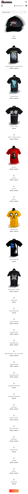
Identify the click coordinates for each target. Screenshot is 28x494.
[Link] (7, 1)
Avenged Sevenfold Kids (14, 385)
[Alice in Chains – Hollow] (14, 268)
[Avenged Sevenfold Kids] (14, 383)
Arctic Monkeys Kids (14, 311)
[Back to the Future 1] (14, 426)
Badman (14, 460)
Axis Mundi (14, 407)
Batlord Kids (14, 482)
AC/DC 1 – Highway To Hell (14, 137)
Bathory (14, 471)
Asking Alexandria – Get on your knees (14, 353)
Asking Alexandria (14, 343)
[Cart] (26, 6)
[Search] (26, 2)
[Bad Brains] (14, 437)
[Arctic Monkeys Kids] (14, 308)
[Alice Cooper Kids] (14, 237)
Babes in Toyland (14, 417)
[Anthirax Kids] (14, 298)
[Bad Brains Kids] (14, 447)
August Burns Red (14, 364)
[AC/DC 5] (14, 186)
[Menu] (2, 6)
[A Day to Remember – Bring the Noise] (14, 44)
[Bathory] (14, 469)
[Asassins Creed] (14, 330)
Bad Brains (14, 439)
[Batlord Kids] (14, 479)
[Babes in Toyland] (14, 415)
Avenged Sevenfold (14, 375)
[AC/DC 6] (14, 197)
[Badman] (14, 458)
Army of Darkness (14, 321)
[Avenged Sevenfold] (14, 372)
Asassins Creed (14, 332)
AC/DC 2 (14, 167)
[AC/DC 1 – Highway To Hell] (14, 135)
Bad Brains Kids (14, 449)
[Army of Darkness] (14, 319)
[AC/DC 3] (14, 175)
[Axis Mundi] (14, 404)
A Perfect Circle (14, 96)
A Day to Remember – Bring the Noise (14, 66)
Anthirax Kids (14, 300)
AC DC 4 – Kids (14, 126)
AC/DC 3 (14, 178)
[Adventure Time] (14, 207)
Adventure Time (14, 229)
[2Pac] (14, 14)
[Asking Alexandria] (14, 340)
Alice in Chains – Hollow (14, 289)
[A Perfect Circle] (14, 74)
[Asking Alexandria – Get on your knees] (14, 351)
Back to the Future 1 (14, 428)
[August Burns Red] (14, 362)
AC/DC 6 (14, 199)
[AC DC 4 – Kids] (14, 104)
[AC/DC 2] (14, 145)
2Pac (14, 36)
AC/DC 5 (14, 188)
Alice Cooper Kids (14, 259)
